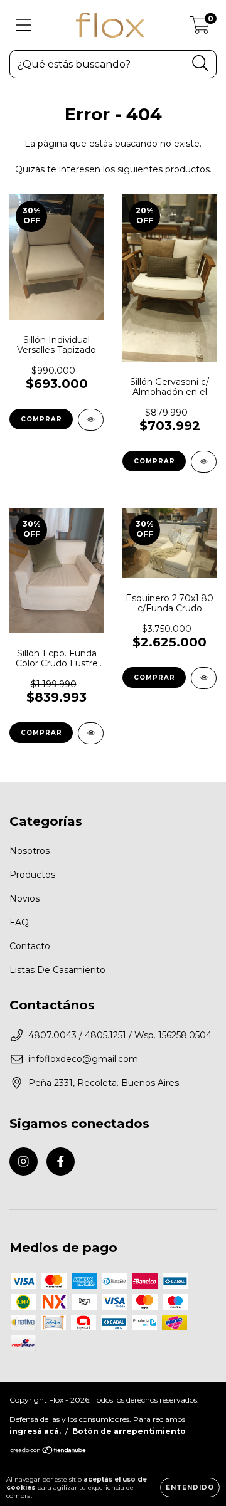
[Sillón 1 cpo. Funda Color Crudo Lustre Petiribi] (91, 733)
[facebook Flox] (60, 1161)
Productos (32, 874)
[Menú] (23, 25)
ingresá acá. (35, 1431)
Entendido (190, 1487)
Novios (24, 898)
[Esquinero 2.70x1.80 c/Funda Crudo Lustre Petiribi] (204, 678)
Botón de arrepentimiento (129, 1431)
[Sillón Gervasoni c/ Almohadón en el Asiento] (204, 462)
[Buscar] (200, 63)
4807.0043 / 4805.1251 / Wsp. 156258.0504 (120, 1035)
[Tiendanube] (48, 1451)
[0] (200, 28)
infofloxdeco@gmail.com (83, 1059)
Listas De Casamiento (57, 970)
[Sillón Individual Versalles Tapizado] (91, 420)
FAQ (19, 922)
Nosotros (29, 850)
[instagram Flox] (23, 1161)
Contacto (29, 946)
